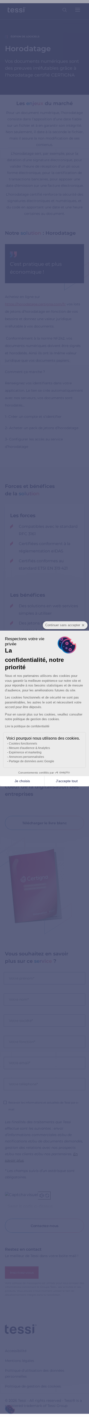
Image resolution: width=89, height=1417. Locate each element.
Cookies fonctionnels (23, 743)
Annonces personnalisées (26, 757)
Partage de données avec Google (31, 761)
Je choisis (22, 781)
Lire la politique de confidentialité (27, 726)
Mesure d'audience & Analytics (29, 748)
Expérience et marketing (25, 752)
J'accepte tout (67, 781)
